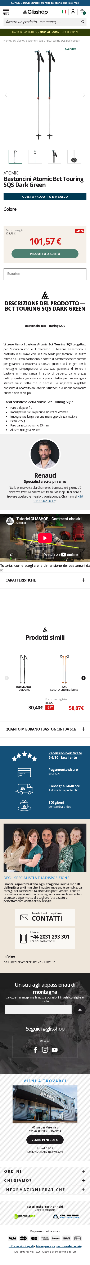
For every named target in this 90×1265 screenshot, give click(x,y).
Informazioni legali (21, 1246)
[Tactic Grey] (24, 670)
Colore (10, 209)
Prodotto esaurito (45, 254)
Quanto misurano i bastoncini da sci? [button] (40, 729)
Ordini (13, 1171)
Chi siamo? (18, 1180)
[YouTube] (55, 1050)
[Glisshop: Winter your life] (35, 12)
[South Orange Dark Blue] (64, 670)
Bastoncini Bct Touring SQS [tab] (45, 325)
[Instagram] (45, 1050)
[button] (45, 580)
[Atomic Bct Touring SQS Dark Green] (45, 95)
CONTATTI (47, 918)
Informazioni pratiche (34, 1189)
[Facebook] (35, 1050)
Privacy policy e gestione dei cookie (58, 1246)
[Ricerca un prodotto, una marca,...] (83, 22)
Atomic (11, 173)
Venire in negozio (45, 1140)
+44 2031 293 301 (49, 936)
